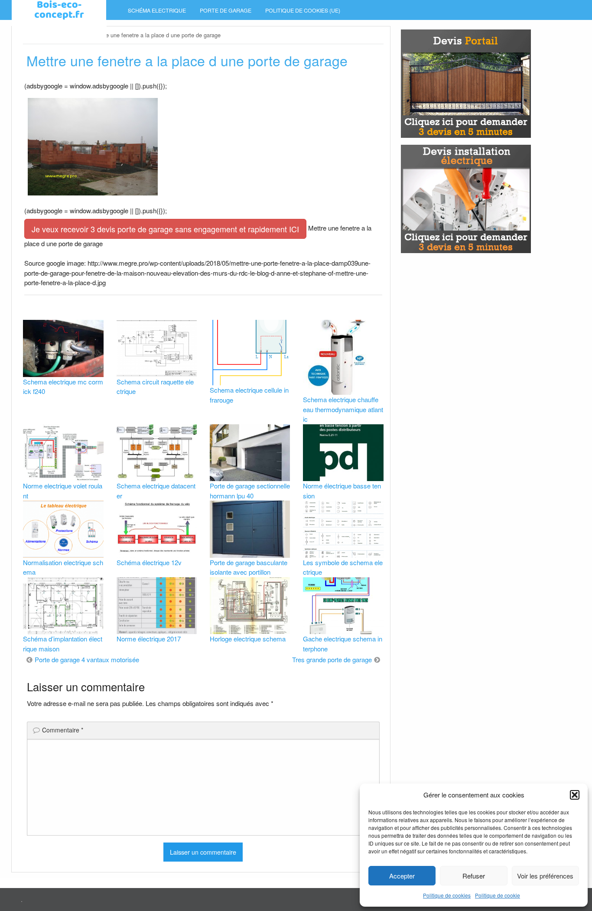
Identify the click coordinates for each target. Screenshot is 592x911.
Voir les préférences (545, 875)
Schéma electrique (157, 10)
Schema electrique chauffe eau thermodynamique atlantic (343, 409)
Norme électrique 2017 (149, 638)
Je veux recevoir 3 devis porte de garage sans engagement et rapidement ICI (165, 228)
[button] (574, 795)
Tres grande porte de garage (332, 659)
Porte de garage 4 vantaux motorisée (87, 659)
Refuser (473, 875)
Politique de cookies (447, 895)
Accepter (402, 875)
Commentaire (62, 730)
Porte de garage (225, 10)
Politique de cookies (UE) (302, 10)
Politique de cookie (497, 895)
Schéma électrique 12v (149, 562)
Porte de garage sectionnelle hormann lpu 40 (250, 490)
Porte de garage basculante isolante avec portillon (248, 567)
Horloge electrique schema (248, 638)
